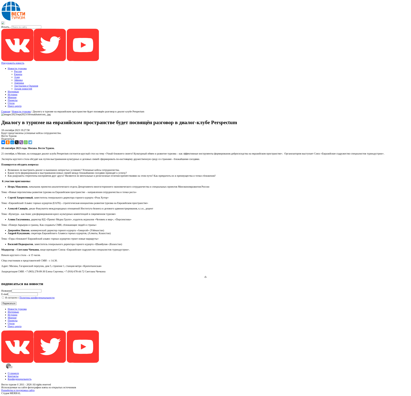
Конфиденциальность (19, 379)
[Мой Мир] (12, 142)
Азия (17, 77)
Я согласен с (29, 297)
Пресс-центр (15, 106)
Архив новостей (23, 88)
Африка (18, 80)
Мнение (12, 97)
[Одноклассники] (8, 142)
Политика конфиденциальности (37, 297)
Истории (12, 94)
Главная (5, 111)
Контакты (13, 376)
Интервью (13, 91)
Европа (18, 74)
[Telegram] (30, 142)
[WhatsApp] (26, 142)
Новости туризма (17, 68)
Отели (11, 103)
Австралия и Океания (26, 85)
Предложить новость (12, 63)
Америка (19, 83)
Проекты (12, 100)
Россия (18, 71)
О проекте (13, 373)
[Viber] (21, 142)
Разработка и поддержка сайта (18, 390)
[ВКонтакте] (3, 142)
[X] (17, 142)
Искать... (6, 27)
